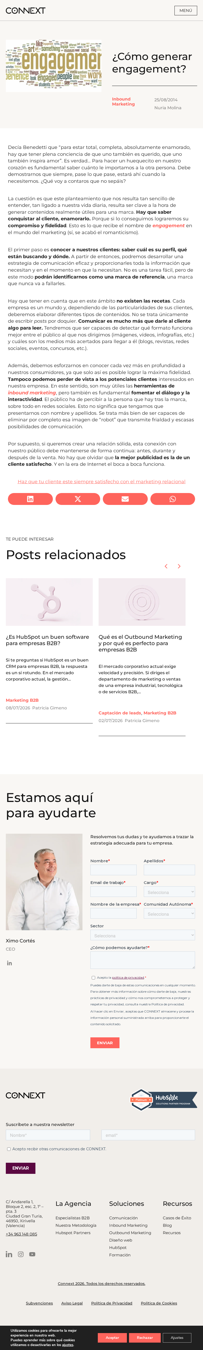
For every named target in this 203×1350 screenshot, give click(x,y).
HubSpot (118, 1247)
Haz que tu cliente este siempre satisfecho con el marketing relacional (102, 482)
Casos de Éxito (177, 1218)
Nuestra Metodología (76, 1225)
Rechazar (145, 1337)
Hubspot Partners (73, 1232)
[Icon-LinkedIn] (9, 1254)
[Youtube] (32, 1254)
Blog (167, 1225)
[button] (30, 499)
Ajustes (177, 1337)
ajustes (67, 1345)
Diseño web (120, 1240)
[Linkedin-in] (9, 963)
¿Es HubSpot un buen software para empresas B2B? (47, 640)
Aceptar (112, 1337)
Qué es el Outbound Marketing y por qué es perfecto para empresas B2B (140, 643)
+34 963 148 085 (21, 1234)
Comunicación (123, 1218)
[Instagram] (20, 1254)
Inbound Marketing (123, 102)
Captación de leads (120, 712)
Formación (120, 1255)
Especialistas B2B (73, 1218)
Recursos (172, 1232)
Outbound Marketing (130, 1232)
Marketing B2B (22, 700)
